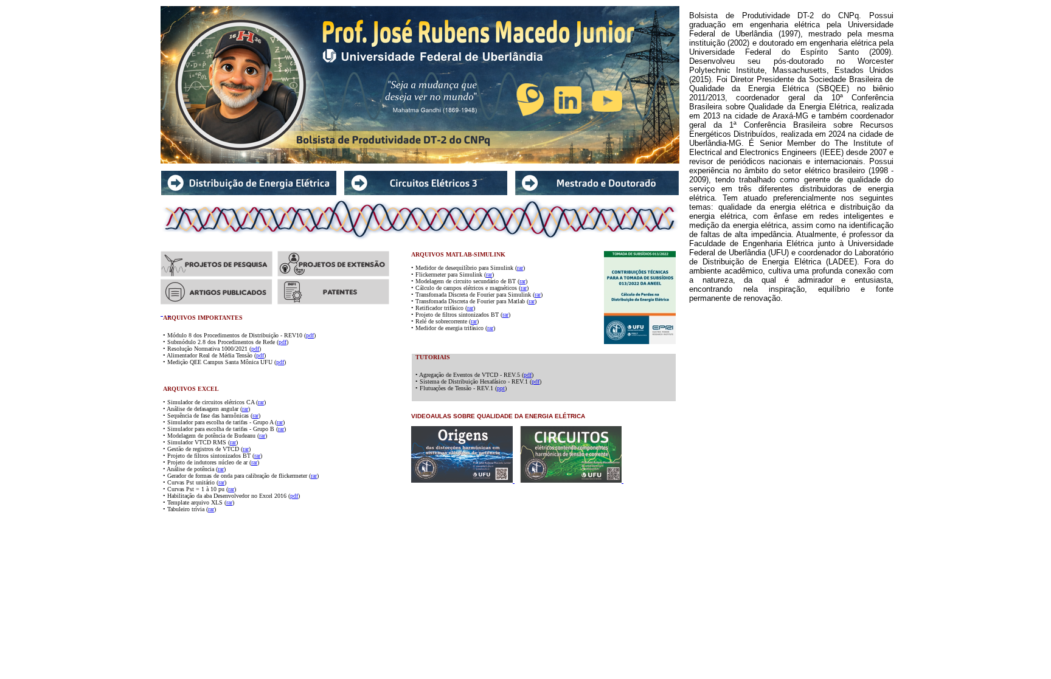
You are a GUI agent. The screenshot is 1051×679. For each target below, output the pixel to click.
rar (520, 267)
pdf (310, 335)
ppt (501, 388)
